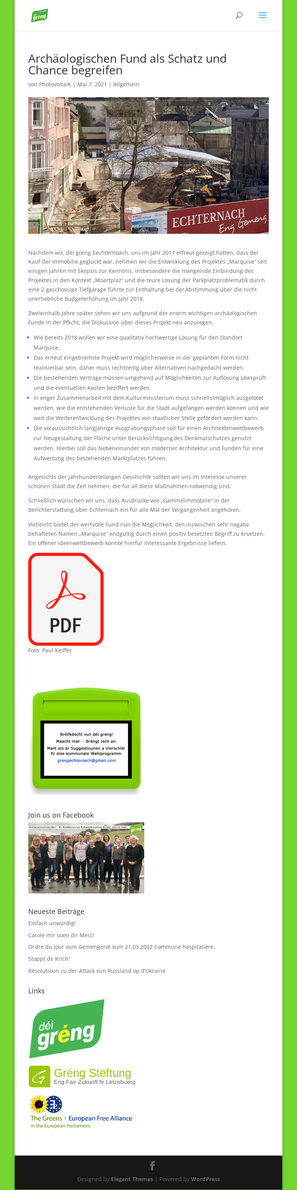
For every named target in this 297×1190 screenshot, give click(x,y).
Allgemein (126, 84)
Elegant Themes (132, 1179)
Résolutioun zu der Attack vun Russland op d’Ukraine (97, 970)
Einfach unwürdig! (52, 923)
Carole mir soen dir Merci (61, 935)
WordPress (205, 1179)
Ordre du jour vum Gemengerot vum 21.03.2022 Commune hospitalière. (121, 946)
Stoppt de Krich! (49, 958)
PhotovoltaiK (55, 84)
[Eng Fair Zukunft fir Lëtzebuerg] (82, 1086)
